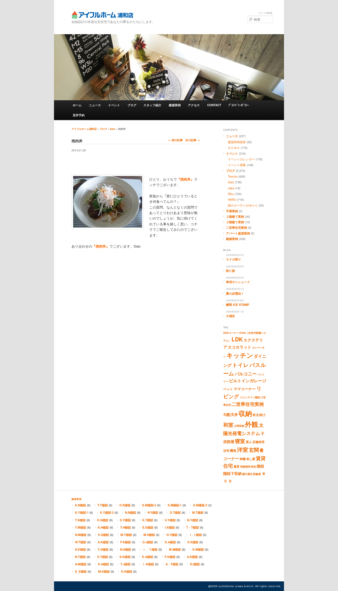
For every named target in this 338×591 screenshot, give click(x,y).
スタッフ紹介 (152, 105)
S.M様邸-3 (200, 505)
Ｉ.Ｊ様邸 (195, 534)
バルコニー (246, 373)
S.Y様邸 (125, 520)
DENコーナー (231, 333)
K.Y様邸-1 (82, 512)
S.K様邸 (192, 542)
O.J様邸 (147, 542)
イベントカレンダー (241, 159)
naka (231, 188)
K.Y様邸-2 (107, 512)
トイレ (240, 364)
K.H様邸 (103, 527)
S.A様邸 (103, 564)
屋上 (249, 442)
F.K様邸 (125, 542)
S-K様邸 (125, 557)
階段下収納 (232, 473)
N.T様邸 (80, 557)
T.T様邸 (102, 505)
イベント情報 (237, 165)
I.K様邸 (170, 527)
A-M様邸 (80, 564)
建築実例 (175, 105)
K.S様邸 (103, 534)
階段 (260, 466)
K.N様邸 (80, 505)
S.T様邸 (102, 557)
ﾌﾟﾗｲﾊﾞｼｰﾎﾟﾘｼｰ (238, 105)
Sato (112, 129)
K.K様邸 (126, 571)
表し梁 (250, 459)
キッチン (239, 355)
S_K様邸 (81, 571)
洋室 (242, 449)
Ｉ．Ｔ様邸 (150, 549)
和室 (228, 424)
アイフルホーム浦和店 (102, 15)
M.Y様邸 (126, 534)
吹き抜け (259, 414)
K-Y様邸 (153, 512)
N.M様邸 (80, 534)
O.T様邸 (175, 512)
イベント (114, 105)
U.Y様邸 (170, 520)
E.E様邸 (147, 527)
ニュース (95, 105)
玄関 (254, 449)
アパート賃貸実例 (238, 233)
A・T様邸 (172, 564)
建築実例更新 (237, 142)
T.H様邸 (125, 527)
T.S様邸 (80, 520)
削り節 (230, 270)
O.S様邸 (102, 520)
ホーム (77, 105)
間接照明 (245, 466)
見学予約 (79, 115)
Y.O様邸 (103, 549)
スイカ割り (233, 259)
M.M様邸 (175, 549)
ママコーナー (245, 388)
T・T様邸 (192, 527)
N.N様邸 (130, 512)
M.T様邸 (197, 512)
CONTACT (214, 105)
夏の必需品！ (235, 293)
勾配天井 (230, 414)
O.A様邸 (170, 542)
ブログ (131, 105)
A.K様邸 (103, 542)
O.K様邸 (125, 505)
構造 (233, 450)
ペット (228, 389)
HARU (232, 199)
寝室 (240, 441)
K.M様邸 (198, 549)
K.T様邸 (147, 520)
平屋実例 (232, 211)
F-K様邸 (170, 557)
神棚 (243, 459)
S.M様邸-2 (149, 505)
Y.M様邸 (80, 527)
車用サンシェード (238, 282)
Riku (231, 194)
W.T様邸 (80, 542)
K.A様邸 (147, 557)
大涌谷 (230, 316)
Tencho (233, 176)
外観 (251, 424)
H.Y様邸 (172, 534)
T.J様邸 (125, 564)
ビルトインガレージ (247, 381)
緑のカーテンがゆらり (243, 205)
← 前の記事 (175, 140)
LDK (237, 339)
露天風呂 (247, 474)
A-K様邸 (192, 557)
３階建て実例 (235, 222)
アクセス (194, 105)
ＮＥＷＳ (234, 147)
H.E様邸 (80, 549)
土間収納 (239, 425)
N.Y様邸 (192, 520)
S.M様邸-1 (175, 505)
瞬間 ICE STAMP (237, 304)
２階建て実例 (235, 216)
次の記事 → (192, 140)
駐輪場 (257, 474)
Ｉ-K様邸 (148, 564)
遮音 (237, 466)
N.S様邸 (125, 549)
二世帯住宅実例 (236, 227)
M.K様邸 (104, 571)
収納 (245, 413)
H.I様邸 (195, 564)
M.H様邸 (149, 534)
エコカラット (239, 347)
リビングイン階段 (250, 397)
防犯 (253, 466)
